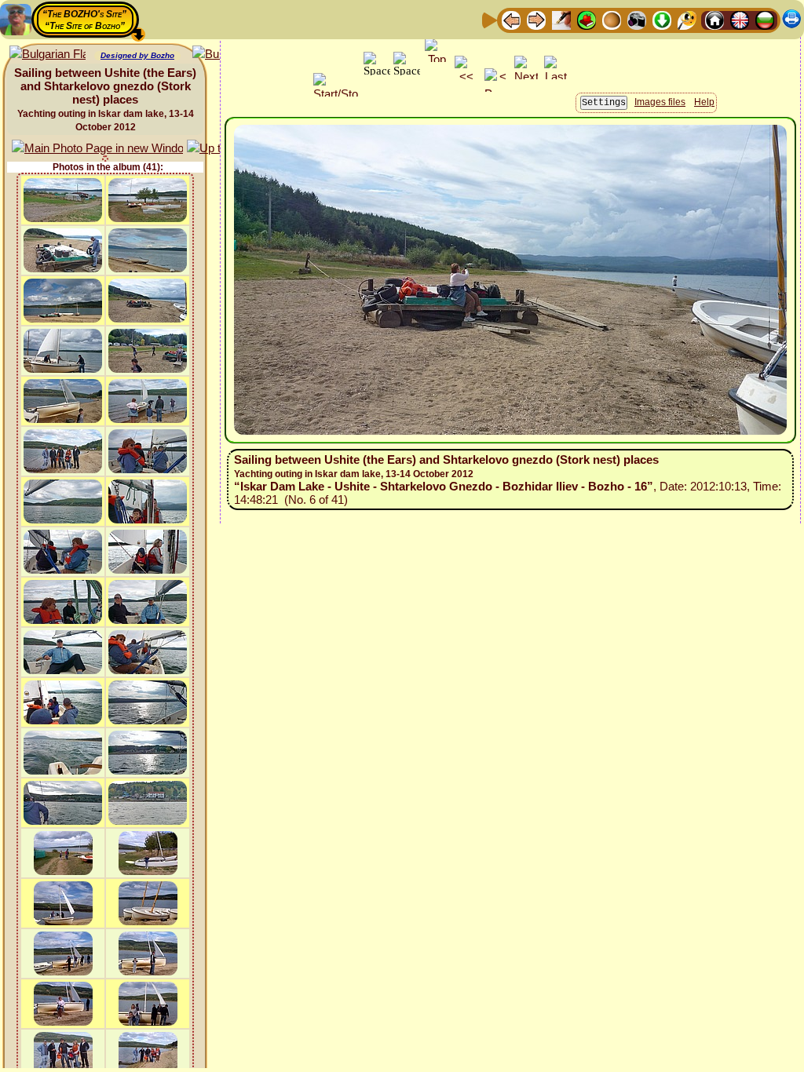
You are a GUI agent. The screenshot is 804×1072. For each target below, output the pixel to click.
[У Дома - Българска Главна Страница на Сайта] (764, 19)
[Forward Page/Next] (536, 19)
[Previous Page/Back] (511, 19)
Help (704, 102)
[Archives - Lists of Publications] (561, 19)
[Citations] (586, 19)
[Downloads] (661, 19)
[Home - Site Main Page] (714, 19)
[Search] (687, 19)
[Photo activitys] (636, 19)
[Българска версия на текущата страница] (47, 54)
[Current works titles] (611, 19)
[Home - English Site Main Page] (739, 19)
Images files (659, 102)
